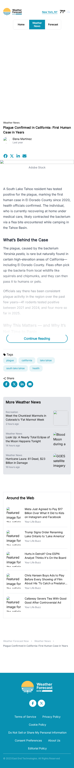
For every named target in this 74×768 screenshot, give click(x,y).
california (27, 360)
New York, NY (49, 11)
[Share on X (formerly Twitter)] (11, 156)
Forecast (53, 24)
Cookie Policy (37, 724)
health (36, 368)
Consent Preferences (28, 740)
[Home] (37, 687)
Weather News (37, 24)
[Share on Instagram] (18, 156)
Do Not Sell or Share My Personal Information (37, 732)
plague (10, 360)
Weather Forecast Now (16, 641)
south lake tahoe (15, 368)
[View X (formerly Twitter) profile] (41, 703)
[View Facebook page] (32, 703)
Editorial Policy (37, 748)
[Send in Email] (24, 156)
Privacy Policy (51, 716)
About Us (54, 740)
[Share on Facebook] (5, 156)
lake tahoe (46, 360)
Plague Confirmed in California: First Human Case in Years (35, 645)
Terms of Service (25, 716)
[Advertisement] (37, 75)
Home (21, 24)
